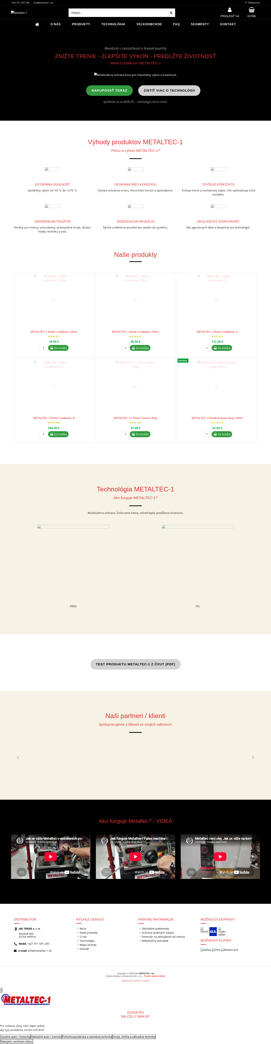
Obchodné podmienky (155, 928)
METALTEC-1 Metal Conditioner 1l (217, 331)
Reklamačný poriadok (155, 940)
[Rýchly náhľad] (90, 284)
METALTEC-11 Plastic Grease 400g (135, 418)
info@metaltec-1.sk (43, 2)
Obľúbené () (253, 2)
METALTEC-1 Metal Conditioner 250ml (135, 331)
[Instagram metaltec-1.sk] (266, 51)
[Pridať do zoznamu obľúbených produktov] (90, 278)
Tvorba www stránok (154, 976)
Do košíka (60, 348)
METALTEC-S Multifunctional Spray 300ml (217, 418)
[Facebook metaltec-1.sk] (266, 41)
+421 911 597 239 (20, 2)
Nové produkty (89, 932)
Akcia (83, 928)
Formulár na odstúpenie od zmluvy (163, 936)
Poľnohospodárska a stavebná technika (87, 1036)
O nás (83, 936)
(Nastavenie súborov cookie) (135, 980)
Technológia (87, 940)
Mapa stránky (88, 944)
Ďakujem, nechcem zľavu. (16, 1041)
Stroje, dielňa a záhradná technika (134, 1036)
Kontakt (84, 948)
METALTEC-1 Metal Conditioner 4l (53, 418)
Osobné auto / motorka (15, 1036)
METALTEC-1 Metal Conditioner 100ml (53, 331)
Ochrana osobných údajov (158, 932)
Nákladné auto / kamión (46, 1036)
